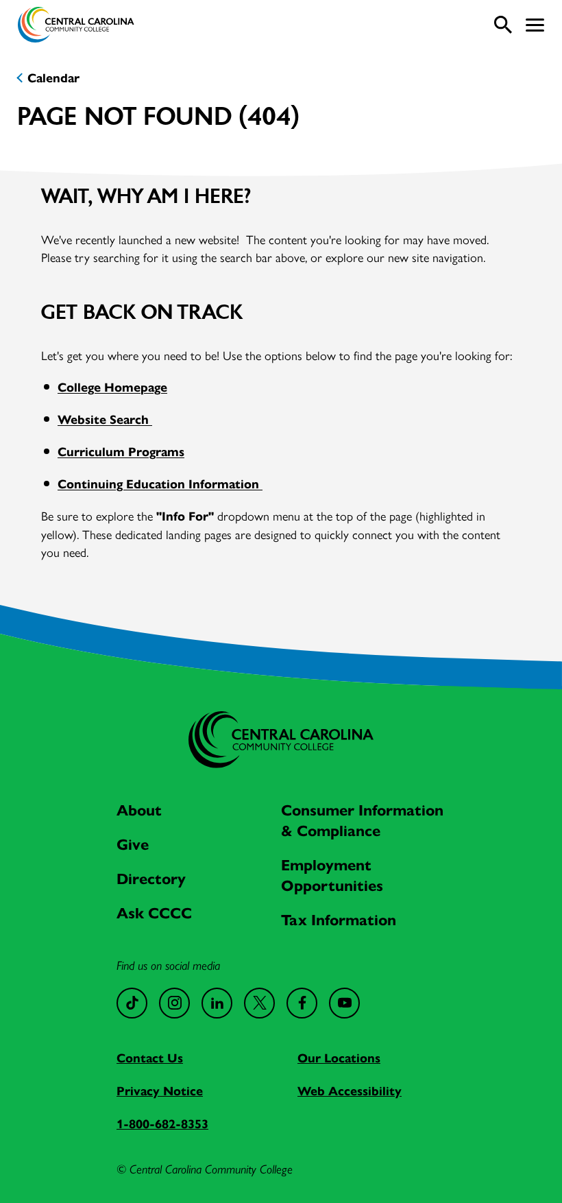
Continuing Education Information (160, 484)
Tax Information (338, 920)
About (139, 810)
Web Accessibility (349, 1091)
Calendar (53, 78)
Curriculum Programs (121, 452)
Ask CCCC (154, 913)
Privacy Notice (160, 1091)
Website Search (105, 419)
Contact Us (150, 1058)
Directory (151, 879)
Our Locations (338, 1058)
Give (133, 844)
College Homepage (112, 387)
